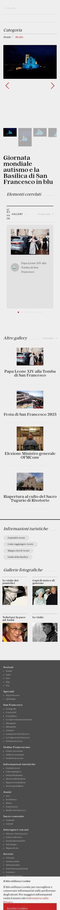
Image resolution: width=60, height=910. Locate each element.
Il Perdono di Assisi (14, 741)
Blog (8, 682)
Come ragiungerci (13, 772)
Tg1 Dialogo (11, 699)
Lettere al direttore (14, 837)
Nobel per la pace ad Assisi (14, 618)
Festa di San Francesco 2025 (30, 414)
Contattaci (10, 872)
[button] (52, 85)
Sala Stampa (11, 844)
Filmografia (11, 723)
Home (7, 36)
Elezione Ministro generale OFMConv (30, 455)
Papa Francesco (13, 695)
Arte (8, 796)
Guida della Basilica (18, 557)
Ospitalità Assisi (16, 537)
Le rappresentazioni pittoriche (19, 720)
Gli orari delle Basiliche (16, 779)
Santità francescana (14, 758)
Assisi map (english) (14, 786)
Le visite (38, 617)
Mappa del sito (12, 848)
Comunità (10, 820)
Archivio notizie (12, 861)
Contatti (9, 824)
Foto (8, 678)
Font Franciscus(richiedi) (17, 869)
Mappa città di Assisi (18, 550)
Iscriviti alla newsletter (16, 841)
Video (8, 675)
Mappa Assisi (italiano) (15, 782)
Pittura (9, 803)
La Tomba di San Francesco (18, 738)
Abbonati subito (13, 865)
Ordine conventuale (14, 751)
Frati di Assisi (12, 807)
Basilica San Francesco (16, 810)
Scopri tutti (45, 214)
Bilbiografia (11, 727)
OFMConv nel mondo (15, 755)
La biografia (11, 709)
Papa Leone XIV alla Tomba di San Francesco (30, 373)
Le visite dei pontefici (10, 582)
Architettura (11, 800)
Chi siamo (10, 858)
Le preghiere (11, 716)
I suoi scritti (11, 712)
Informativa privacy (14, 876)
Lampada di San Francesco (17, 734)
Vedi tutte (50, 338)
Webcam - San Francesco (17, 834)
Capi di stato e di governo (43, 582)
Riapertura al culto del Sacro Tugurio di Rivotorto (30, 498)
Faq (7, 685)
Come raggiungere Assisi (20, 544)
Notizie (9, 671)
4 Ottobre (10, 730)
